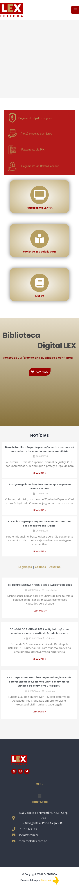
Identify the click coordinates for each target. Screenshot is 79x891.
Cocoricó (46, 880)
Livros (39, 295)
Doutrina (55, 567)
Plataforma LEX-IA (39, 208)
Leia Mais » (39, 473)
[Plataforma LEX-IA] (39, 195)
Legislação (25, 567)
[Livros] (39, 283)
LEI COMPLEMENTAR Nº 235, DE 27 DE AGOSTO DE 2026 (40, 585)
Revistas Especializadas (39, 251)
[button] (39, 795)
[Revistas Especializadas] (39, 239)
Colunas (40, 567)
